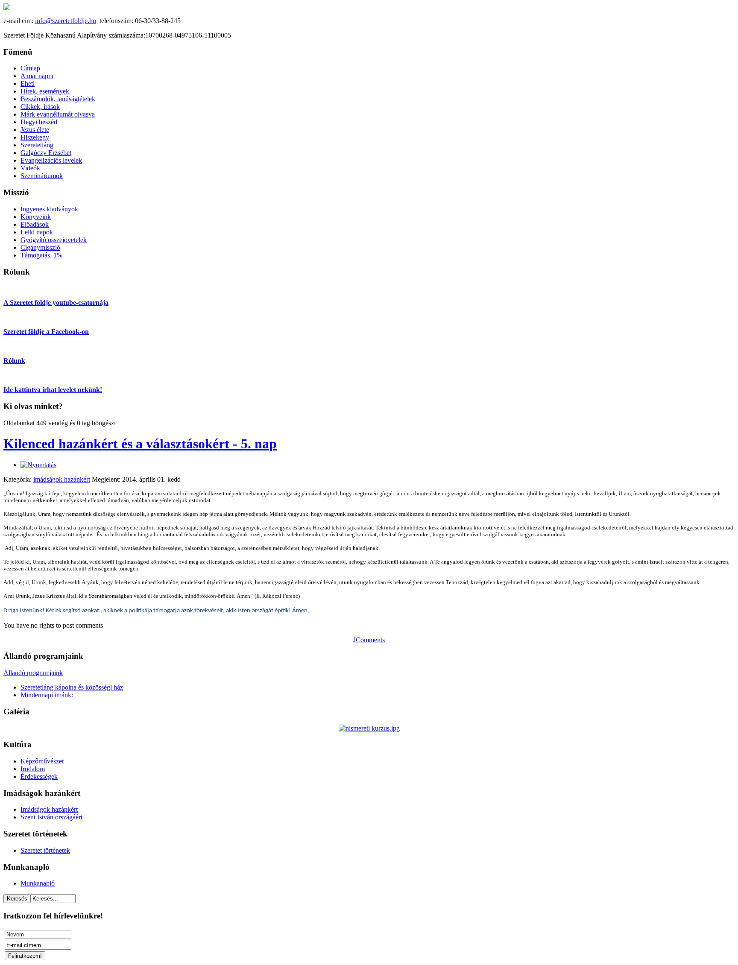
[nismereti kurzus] (369, 728)
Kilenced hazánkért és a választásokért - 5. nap (140, 443)
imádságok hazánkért (61, 479)
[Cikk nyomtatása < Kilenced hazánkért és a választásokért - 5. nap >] (38, 464)
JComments (369, 639)
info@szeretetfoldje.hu (65, 20)
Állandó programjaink (33, 672)
